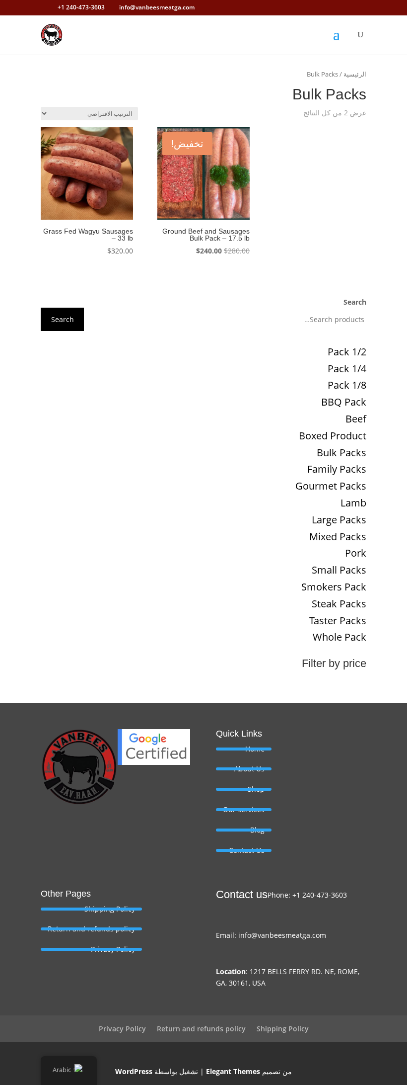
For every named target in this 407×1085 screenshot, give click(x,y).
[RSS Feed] (49, 7)
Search (354, 302)
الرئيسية (354, 74)
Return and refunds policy (91, 928)
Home (255, 748)
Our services (244, 809)
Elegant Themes (233, 1071)
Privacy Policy (113, 949)
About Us (249, 768)
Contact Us (247, 850)
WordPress (133, 1071)
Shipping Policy (109, 909)
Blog (257, 830)
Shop (256, 789)
